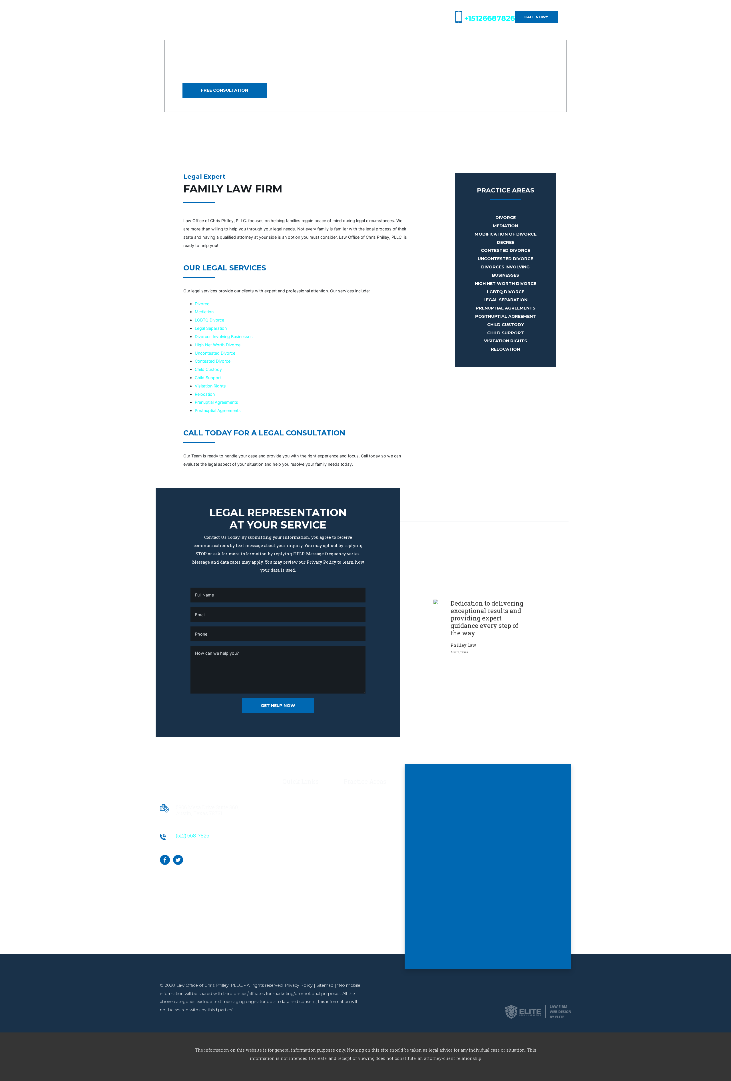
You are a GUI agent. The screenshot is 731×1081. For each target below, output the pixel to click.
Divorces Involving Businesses (224, 336)
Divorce (202, 303)
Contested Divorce (212, 361)
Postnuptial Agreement (505, 316)
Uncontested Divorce (215, 353)
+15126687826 (489, 18)
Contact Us (293, 810)
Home (288, 793)
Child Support (208, 377)
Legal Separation (211, 328)
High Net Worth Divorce (217, 344)
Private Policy (296, 818)
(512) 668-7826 (192, 835)
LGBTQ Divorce (209, 320)
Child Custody (208, 369)
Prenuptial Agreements (216, 402)
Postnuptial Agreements (218, 410)
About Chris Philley (302, 801)
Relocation (205, 394)
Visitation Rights (210, 385)
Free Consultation (224, 90)
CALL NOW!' (536, 17)
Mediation (204, 311)
